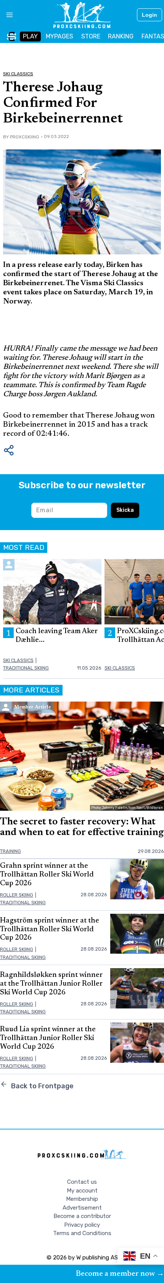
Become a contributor (82, 1216)
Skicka (125, 510)
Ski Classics (18, 73)
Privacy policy (82, 1224)
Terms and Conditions (82, 1233)
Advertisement (82, 1207)
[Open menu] (6, 15)
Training (10, 851)
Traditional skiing (26, 668)
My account (82, 1190)
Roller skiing (16, 895)
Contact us (82, 1181)
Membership (82, 1199)
